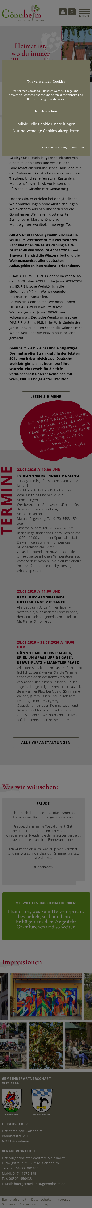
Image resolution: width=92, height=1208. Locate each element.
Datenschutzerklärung (53, 147)
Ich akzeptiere (46, 111)
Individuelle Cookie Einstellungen (46, 124)
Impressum (78, 147)
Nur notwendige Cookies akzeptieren (46, 130)
